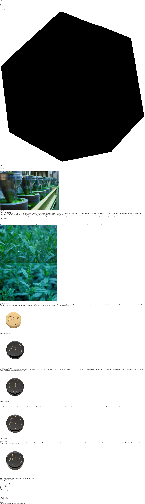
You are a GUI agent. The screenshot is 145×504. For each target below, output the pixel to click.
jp (1, 163)
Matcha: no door (3, 438)
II (0, 3)
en (1, 164)
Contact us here (3, 218)
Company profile (3, 9)
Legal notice (2, 500)
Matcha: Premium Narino (5, 333)
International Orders (4, 500)
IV (0, 4)
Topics (1, 495)
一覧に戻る (2, 480)
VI (0, 6)
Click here (2, 479)
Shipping (2, 499)
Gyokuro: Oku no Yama (5, 474)
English (2, 168)
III (0, 3)
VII (0, 7)
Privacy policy (3, 501)
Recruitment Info (4, 9)
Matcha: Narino (3, 364)
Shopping (2, 8)
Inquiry (1, 502)
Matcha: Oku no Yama (4, 401)
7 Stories (2, 1)
